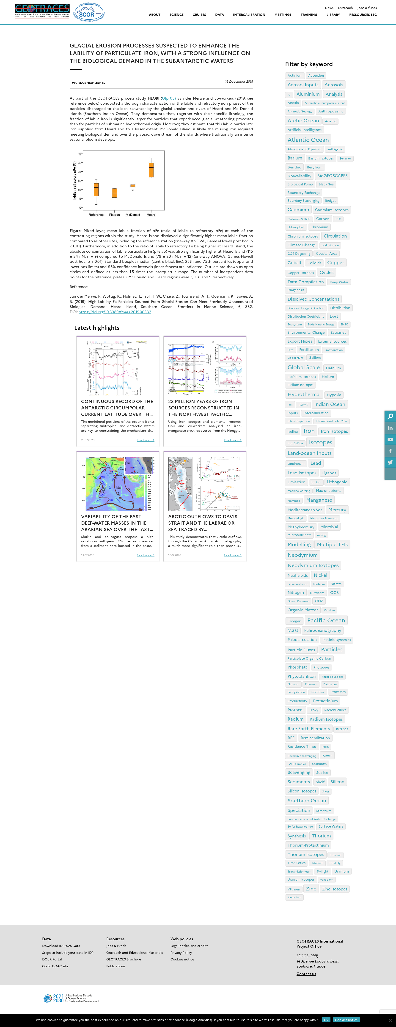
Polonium (311, 684)
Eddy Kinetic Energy (321, 324)
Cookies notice (182, 959)
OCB (334, 592)
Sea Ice (322, 772)
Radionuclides (335, 710)
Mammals (294, 500)
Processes (338, 691)
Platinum (293, 684)
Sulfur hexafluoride (300, 826)
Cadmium (298, 209)
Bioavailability (299, 175)
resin (325, 746)
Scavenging (299, 772)
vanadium (326, 879)
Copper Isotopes (301, 272)
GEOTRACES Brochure (123, 959)
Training (309, 14)
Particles (332, 649)
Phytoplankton (302, 676)
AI (289, 94)
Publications (115, 966)
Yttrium (294, 889)
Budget (330, 200)
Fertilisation (309, 349)
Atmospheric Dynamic (304, 149)
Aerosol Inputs (303, 84)
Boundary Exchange (304, 192)
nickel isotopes (297, 584)
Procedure (318, 692)
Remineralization (315, 737)
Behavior (345, 158)
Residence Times (302, 746)
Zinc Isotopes (334, 888)
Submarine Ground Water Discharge (312, 819)
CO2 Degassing (299, 253)
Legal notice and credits (189, 945)
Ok (326, 1020)
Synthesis (297, 836)
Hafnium (333, 367)
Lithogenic (337, 481)
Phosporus (321, 667)
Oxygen (294, 620)
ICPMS (303, 405)
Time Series (296, 862)
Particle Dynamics (337, 639)
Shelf (320, 781)
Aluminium (308, 94)
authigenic (335, 149)
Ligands (329, 472)
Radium (296, 719)
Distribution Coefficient (306, 316)
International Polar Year (331, 421)
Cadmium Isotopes (332, 209)
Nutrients (317, 592)
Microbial (329, 526)
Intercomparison (299, 421)
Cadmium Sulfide (299, 219)
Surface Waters (331, 826)
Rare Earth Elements (309, 728)
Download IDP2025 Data (61, 945)
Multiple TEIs (332, 544)
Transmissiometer (299, 871)
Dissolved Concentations (313, 299)
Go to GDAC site (55, 966)
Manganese (319, 499)
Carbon (323, 218)
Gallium (315, 357)
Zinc (311, 888)
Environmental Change (306, 332)
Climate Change (302, 244)
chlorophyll (296, 227)
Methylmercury (301, 526)
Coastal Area (326, 253)
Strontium (324, 811)
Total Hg (335, 863)
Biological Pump (300, 184)
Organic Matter (303, 610)
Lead (316, 463)
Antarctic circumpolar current (325, 103)
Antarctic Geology (300, 111)
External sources (332, 341)
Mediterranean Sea (305, 509)
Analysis (334, 94)
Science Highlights (89, 82)
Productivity (297, 701)
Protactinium (325, 700)
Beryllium (314, 167)
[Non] (390, 1020)
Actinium (295, 75)
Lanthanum (296, 463)
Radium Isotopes (326, 719)
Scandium (319, 763)
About (154, 14)
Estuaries (338, 332)
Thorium (321, 835)
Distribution (340, 307)
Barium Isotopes (321, 158)
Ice (290, 404)
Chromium (319, 226)
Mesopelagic (296, 518)
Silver (325, 791)
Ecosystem (295, 324)
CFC (338, 219)
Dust (334, 316)
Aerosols (333, 84)
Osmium (329, 610)
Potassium (330, 684)
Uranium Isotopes (301, 879)
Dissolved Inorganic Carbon (306, 308)
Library (333, 14)
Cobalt (295, 262)
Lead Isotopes (302, 473)
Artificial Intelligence (305, 129)
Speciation (299, 810)
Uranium (341, 870)
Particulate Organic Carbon (309, 658)
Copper (335, 262)
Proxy (313, 710)
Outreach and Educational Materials (134, 952)
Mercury (337, 509)
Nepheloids (298, 575)
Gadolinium (295, 357)
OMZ (319, 600)
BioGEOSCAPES (332, 175)
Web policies (181, 938)
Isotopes (320, 442)
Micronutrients (299, 534)
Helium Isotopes (300, 384)
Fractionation (334, 350)
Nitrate (336, 584)
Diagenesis (296, 290)
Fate (290, 350)
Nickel (320, 575)
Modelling (299, 544)
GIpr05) (169, 98)
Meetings (283, 14)
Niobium (319, 584)
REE (291, 737)
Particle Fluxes (301, 649)
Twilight (322, 871)
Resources (115, 938)
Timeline (335, 855)
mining (321, 535)
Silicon (337, 781)
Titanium (317, 863)
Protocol (295, 709)
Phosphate (298, 666)
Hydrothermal (304, 394)
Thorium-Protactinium (308, 845)
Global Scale (304, 367)
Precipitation (296, 692)
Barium (295, 157)
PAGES (293, 630)
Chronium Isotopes (303, 236)
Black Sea (326, 184)
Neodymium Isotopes (313, 565)
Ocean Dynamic (298, 601)
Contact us (306, 973)
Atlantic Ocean (308, 139)
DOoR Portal (52, 959)
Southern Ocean (307, 800)
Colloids (314, 262)
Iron (309, 430)
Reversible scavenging (302, 756)
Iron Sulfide (295, 443)
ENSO (344, 324)
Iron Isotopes (334, 431)
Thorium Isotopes (306, 854)
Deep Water (339, 282)
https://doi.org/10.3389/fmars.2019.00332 (115, 311)
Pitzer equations (332, 676)
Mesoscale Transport (324, 518)
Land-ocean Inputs (310, 452)
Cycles (327, 272)
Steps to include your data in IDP (68, 952)
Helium (328, 376)
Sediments (299, 781)
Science (177, 14)
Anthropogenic (330, 111)
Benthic (294, 166)
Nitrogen (296, 592)
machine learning (299, 491)
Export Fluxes (300, 341)
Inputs (293, 413)
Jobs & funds (367, 7)
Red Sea (342, 729)
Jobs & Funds (116, 945)
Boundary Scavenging (303, 200)
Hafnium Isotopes (302, 376)
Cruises (199, 14)
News (329, 7)
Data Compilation (306, 281)
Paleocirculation (302, 639)
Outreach (345, 7)
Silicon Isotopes (302, 790)
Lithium (316, 482)
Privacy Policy (181, 952)
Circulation (335, 235)
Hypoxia (334, 394)
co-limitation (330, 245)
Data (219, 14)
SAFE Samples (297, 764)
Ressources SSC (363, 14)
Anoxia (293, 102)
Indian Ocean (329, 404)
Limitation (296, 481)
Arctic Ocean (303, 120)
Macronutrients (328, 490)
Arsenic (330, 121)
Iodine (293, 431)
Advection (316, 75)
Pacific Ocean (326, 620)
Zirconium (294, 897)
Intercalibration (249, 14)
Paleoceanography (322, 630)
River (327, 755)
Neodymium (303, 554)
